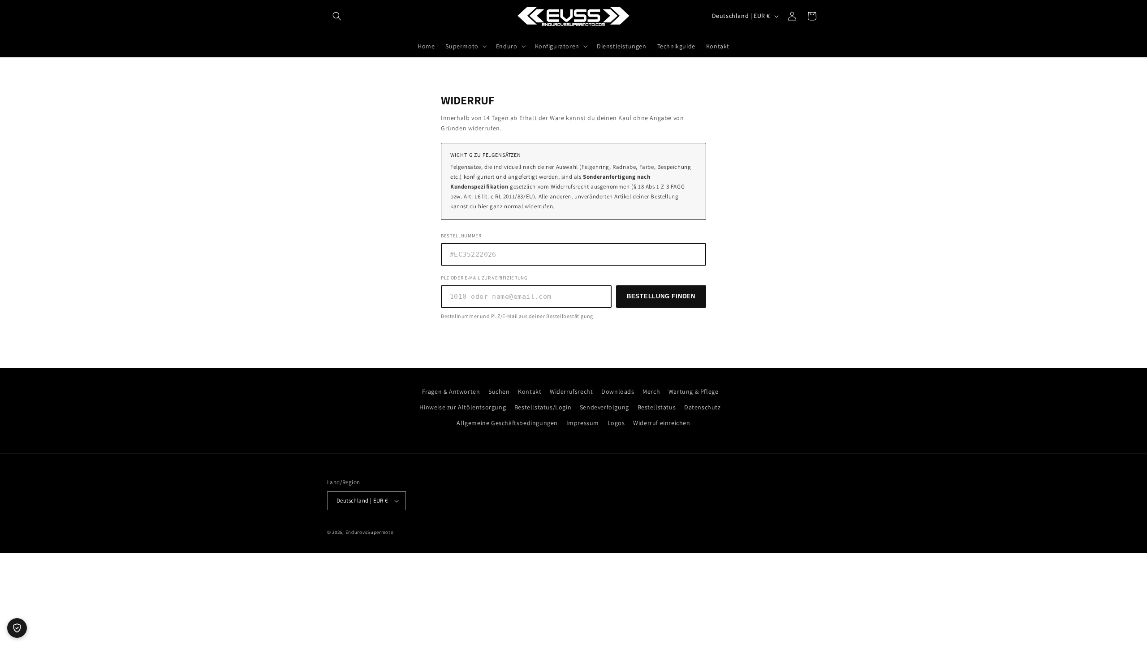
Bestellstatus (657, 407)
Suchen (499, 391)
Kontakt (529, 391)
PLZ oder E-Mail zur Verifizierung (484, 278)
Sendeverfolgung (604, 407)
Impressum (582, 423)
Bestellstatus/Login (542, 407)
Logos (616, 423)
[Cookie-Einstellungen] (17, 628)
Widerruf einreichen (661, 423)
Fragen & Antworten (451, 391)
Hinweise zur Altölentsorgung (462, 407)
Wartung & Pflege (693, 391)
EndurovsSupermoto (369, 532)
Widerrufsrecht (571, 391)
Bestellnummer (461, 235)
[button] (337, 16)
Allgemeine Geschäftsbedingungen (507, 423)
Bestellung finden (661, 296)
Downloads (617, 391)
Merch (651, 391)
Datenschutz (702, 407)
